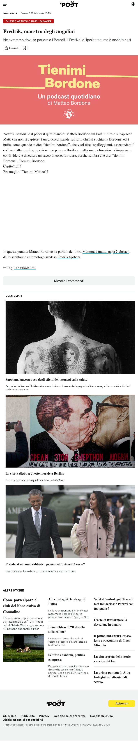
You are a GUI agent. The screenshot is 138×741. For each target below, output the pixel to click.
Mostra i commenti (69, 280)
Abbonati (10, 13)
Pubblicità (28, 716)
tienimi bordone (25, 267)
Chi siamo (9, 716)
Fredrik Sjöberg (69, 256)
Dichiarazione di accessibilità (23, 720)
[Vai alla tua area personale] (133, 4)
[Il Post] (69, 4)
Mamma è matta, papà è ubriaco (105, 251)
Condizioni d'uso (101, 716)
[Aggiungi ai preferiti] (24, 48)
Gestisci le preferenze (70, 716)
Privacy (44, 716)
